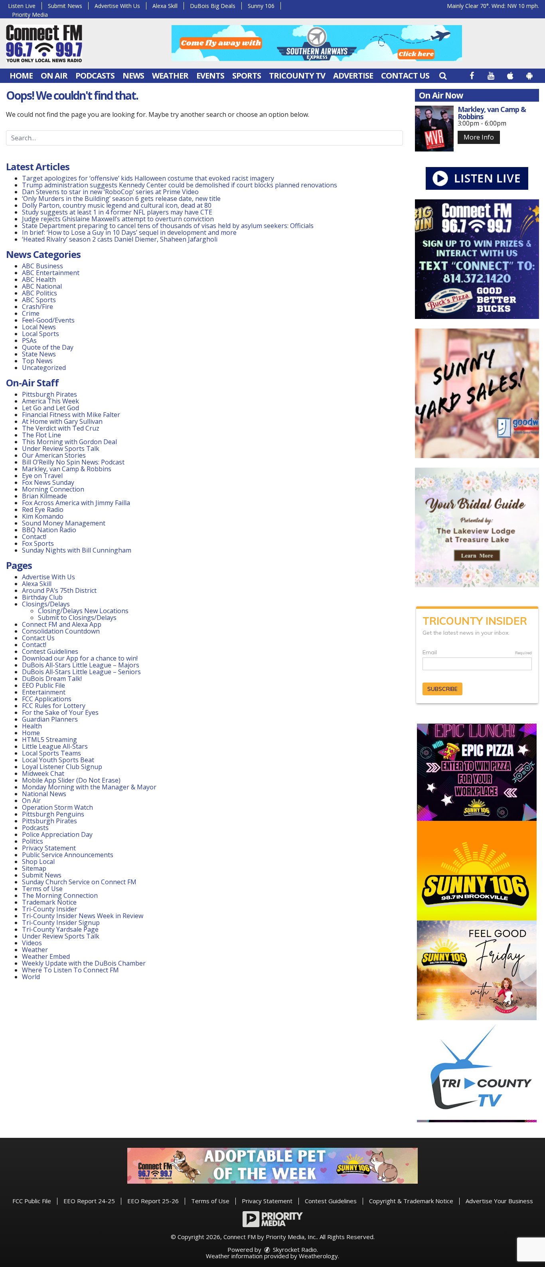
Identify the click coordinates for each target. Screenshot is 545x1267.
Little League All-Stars (55, 746)
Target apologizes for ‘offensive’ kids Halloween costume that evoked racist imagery (148, 178)
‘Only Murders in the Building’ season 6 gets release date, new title (121, 198)
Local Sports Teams (51, 753)
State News (39, 354)
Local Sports (40, 333)
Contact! (34, 536)
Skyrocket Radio (294, 1249)
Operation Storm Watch (57, 807)
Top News (37, 360)
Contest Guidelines (50, 651)
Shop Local (38, 861)
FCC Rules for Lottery (53, 705)
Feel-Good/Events (48, 320)
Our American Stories (54, 455)
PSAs (29, 340)
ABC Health (39, 279)
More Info (479, 137)
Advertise (353, 75)
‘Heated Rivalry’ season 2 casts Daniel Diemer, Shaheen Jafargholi (119, 239)
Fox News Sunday (48, 482)
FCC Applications (46, 698)
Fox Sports (38, 543)
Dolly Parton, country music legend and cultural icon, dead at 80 (116, 205)
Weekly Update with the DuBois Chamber (84, 963)
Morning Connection (53, 489)
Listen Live (22, 6)
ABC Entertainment (50, 272)
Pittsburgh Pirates (49, 394)
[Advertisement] (317, 43)
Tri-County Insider (49, 909)
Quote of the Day (47, 347)
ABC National (42, 286)
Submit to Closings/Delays (77, 617)
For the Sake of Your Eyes (60, 712)
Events (210, 75)
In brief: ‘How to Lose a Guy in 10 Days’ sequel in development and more (129, 232)
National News (44, 793)
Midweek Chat (43, 773)
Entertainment (43, 692)
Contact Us (405, 75)
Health (32, 726)
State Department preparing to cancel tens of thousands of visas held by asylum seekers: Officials (168, 225)
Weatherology (318, 1256)
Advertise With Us (117, 6)
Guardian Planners (50, 719)
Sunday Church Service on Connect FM (79, 881)
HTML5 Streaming (49, 739)
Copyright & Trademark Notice (411, 1201)
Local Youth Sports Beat (58, 759)
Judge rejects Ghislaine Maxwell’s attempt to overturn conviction (118, 218)
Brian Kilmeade (44, 496)
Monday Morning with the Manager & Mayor (89, 787)
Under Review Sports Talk (60, 448)
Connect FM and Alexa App (61, 624)
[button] (442, 75)
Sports (246, 75)
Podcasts (95, 75)
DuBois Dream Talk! (52, 678)
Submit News (65, 6)
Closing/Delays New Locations (83, 610)
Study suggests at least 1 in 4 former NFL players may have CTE (117, 212)
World (31, 976)
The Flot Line (41, 435)
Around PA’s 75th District (59, 590)
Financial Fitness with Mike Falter (71, 414)
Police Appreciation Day (57, 834)
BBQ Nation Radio (49, 529)
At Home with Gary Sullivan (62, 421)
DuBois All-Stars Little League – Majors (80, 665)
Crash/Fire (37, 306)
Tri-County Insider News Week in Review (82, 915)
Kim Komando (42, 516)
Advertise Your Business (499, 1201)
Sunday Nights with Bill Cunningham (76, 550)
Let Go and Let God (50, 407)
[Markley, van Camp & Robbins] (434, 128)
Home (21, 75)
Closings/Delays (46, 604)
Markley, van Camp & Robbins (66, 468)
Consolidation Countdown (61, 631)
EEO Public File (43, 685)
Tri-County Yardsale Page (60, 929)
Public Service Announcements (67, 854)
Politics (32, 841)
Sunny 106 (261, 6)
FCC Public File (31, 1201)
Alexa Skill (165, 6)
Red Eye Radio (42, 509)
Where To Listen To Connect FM (70, 970)
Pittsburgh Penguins (53, 814)
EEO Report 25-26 (153, 1201)
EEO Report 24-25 (89, 1201)
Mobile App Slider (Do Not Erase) (71, 780)
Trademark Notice (49, 902)
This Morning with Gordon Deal (69, 441)
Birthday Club (42, 597)
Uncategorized (44, 367)
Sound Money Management (63, 523)
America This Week (50, 401)
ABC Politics (39, 293)
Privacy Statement (49, 848)
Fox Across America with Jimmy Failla (76, 502)
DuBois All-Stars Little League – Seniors (81, 671)
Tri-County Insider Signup (61, 922)
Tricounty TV (297, 75)
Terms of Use (42, 888)
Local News (39, 327)
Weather (170, 75)
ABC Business (42, 266)
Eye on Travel (42, 475)
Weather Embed (46, 956)
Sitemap (34, 868)
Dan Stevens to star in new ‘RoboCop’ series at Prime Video (110, 191)
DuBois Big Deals (212, 6)
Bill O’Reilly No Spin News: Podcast (73, 462)
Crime (30, 313)
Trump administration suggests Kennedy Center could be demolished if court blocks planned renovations (179, 185)
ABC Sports (39, 299)
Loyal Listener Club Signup (62, 766)
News (133, 75)
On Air (54, 75)
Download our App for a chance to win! (80, 658)
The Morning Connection (60, 895)
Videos (32, 942)
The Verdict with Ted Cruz (60, 428)
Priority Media (30, 14)
